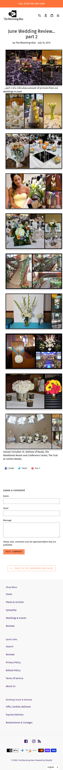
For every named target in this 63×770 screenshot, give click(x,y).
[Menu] (58, 15)
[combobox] (53, 767)
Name (6, 496)
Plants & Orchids (15, 602)
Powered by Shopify (43, 760)
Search (9, 646)
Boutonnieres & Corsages (19, 722)
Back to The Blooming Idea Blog (33, 568)
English (51, 767)
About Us (10, 686)
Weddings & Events (16, 618)
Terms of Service (14, 678)
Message (7, 520)
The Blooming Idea (26, 760)
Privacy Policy (13, 662)
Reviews (10, 626)
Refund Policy (13, 670)
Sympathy (11, 610)
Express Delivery (14, 714)
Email (5, 508)
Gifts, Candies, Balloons (18, 706)
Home (9, 594)
